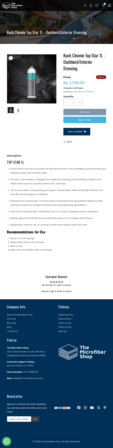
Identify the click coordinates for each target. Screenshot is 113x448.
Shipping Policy (65, 314)
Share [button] (69, 141)
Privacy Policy (65, 327)
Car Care (11, 319)
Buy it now (85, 119)
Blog (9, 327)
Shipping (67, 91)
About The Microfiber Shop (20, 314)
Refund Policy (64, 319)
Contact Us (12, 331)
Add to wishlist (75, 131)
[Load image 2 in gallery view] (18, 110)
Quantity (68, 96)
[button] (109, 5)
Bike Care (11, 323)
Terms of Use (64, 323)
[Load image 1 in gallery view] (11, 110)
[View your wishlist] (97, 5)
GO (35, 419)
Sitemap (62, 331)
